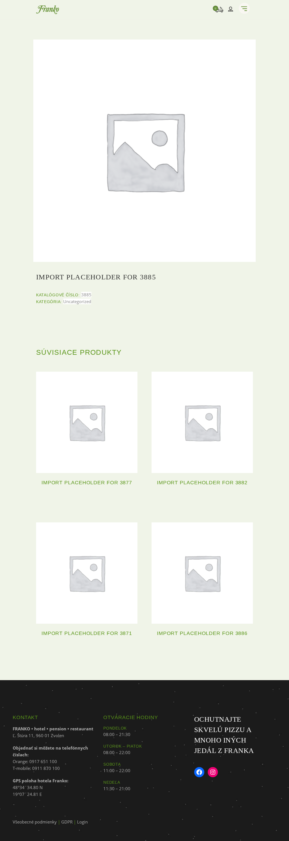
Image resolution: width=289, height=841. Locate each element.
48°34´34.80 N (28, 787)
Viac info (87, 501)
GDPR (67, 822)
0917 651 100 (43, 761)
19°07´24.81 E (27, 794)
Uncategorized (77, 301)
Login (82, 822)
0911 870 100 (46, 768)
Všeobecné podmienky (35, 822)
